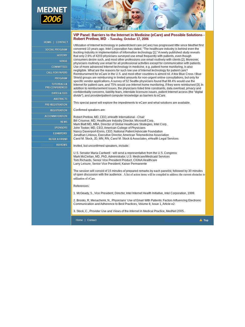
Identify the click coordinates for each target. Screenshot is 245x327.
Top (205, 220)
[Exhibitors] (51, 135)
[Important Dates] (51, 95)
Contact (91, 220)
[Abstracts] (51, 100)
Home (79, 220)
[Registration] (51, 112)
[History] (51, 57)
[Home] (43, 45)
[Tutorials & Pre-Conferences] (51, 89)
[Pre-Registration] (51, 106)
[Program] (51, 80)
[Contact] (62, 45)
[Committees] (51, 68)
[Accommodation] (51, 118)
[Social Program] (51, 51)
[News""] (51, 123)
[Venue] (51, 63)
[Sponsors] (51, 129)
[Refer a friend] (51, 141)
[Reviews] (51, 146)
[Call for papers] (51, 74)
